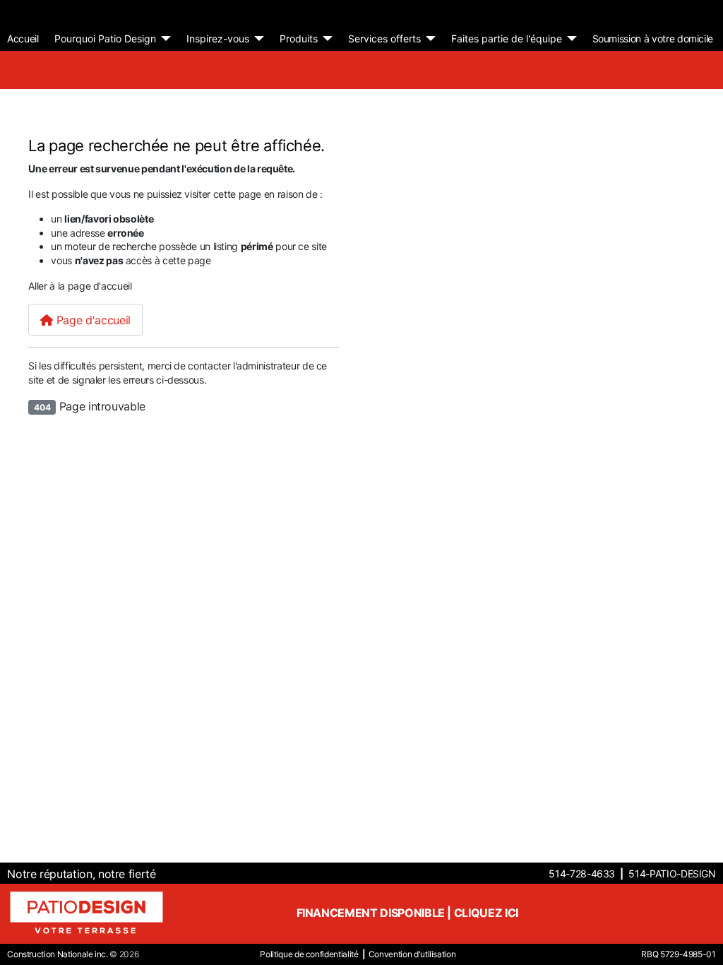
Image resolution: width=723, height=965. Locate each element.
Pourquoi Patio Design (105, 38)
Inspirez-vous (217, 38)
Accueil (23, 38)
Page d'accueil (92, 320)
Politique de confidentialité (309, 954)
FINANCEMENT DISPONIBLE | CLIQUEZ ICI (407, 913)
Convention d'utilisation (412, 954)
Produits (299, 38)
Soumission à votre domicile (653, 38)
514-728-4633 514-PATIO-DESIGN (632, 874)
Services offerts (384, 38)
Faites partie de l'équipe (506, 38)
